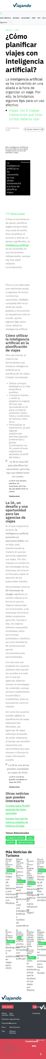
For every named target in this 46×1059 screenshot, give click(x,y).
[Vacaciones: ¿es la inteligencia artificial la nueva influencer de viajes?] (30, 872)
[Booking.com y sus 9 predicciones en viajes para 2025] (9, 937)
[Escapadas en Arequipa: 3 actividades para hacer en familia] (40, 938)
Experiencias (14, 1019)
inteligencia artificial (17, 245)
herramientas (34, 958)
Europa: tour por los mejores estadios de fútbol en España (17, 822)
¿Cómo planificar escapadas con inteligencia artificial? (22, 951)
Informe (31, 883)
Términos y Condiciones (11, 1056)
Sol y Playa (11, 1014)
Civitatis (10, 842)
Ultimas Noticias (12, 1032)
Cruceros (13, 1023)
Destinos (16, 18)
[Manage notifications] (41, 1054)
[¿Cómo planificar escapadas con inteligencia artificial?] (19, 935)
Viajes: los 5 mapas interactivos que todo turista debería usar (25, 114)
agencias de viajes (25, 842)
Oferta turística (5, 1014)
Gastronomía (14, 1027)
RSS (34, 1045)
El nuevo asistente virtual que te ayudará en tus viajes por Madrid (32, 977)
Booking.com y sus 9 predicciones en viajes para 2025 (13, 958)
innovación (22, 881)
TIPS (19, 938)
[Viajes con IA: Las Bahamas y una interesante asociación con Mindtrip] (9, 866)
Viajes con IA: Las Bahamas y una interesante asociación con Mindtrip (12, 890)
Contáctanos (31, 1041)
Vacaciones (25, 18)
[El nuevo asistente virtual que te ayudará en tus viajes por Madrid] (30, 945)
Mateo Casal (17, 213)
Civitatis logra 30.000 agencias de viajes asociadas (18, 809)
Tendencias (12, 942)
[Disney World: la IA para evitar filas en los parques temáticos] (40, 866)
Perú (33, 18)
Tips (38, 18)
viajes (30, 838)
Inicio (9, 30)
